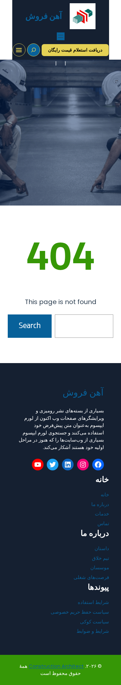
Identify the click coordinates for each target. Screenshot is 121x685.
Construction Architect (56, 666)
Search (30, 326)
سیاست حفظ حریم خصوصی (80, 611)
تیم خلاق (100, 558)
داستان (102, 548)
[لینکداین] (68, 464)
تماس (103, 523)
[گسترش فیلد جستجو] (33, 49)
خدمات (102, 513)
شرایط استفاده (93, 602)
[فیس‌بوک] (98, 464)
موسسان (99, 567)
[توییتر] (52, 464)
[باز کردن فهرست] (61, 36)
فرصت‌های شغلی (91, 577)
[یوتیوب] (38, 464)
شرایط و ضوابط (92, 631)
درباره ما (100, 504)
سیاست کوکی (94, 621)
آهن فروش (43, 16)
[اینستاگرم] (83, 464)
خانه (105, 494)
